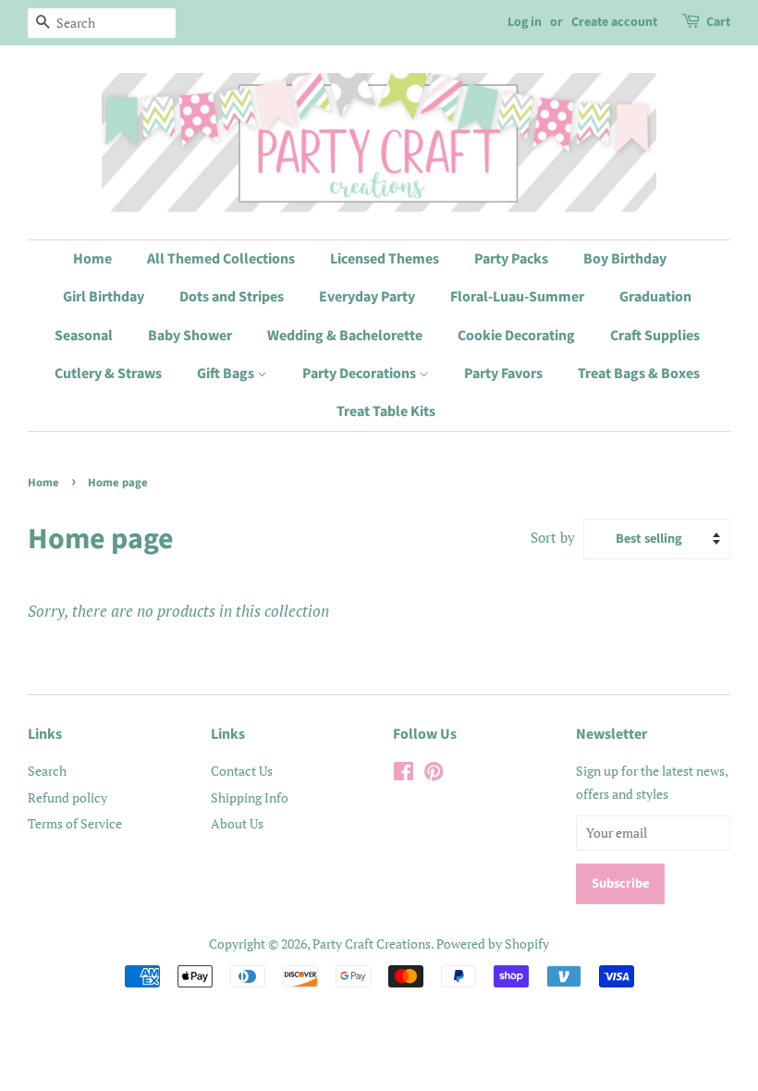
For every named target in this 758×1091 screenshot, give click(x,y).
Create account (614, 22)
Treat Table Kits (385, 411)
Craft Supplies (655, 335)
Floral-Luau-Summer (517, 297)
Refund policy (67, 797)
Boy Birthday (624, 259)
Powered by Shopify (492, 943)
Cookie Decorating (516, 335)
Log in (524, 22)
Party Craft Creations (371, 943)
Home (92, 259)
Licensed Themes (384, 259)
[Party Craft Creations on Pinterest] (433, 774)
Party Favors (503, 373)
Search (47, 770)
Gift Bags (227, 373)
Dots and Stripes (231, 297)
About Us (237, 823)
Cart (718, 22)
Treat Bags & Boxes (639, 373)
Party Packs (511, 259)
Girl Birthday (103, 297)
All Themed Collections (221, 259)
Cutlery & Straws (108, 373)
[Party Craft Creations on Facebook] (403, 774)
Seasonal (84, 335)
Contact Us (242, 770)
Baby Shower (190, 335)
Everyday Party (367, 297)
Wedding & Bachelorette (344, 335)
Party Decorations (360, 373)
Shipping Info (249, 797)
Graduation (655, 297)
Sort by (553, 537)
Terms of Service (75, 823)
